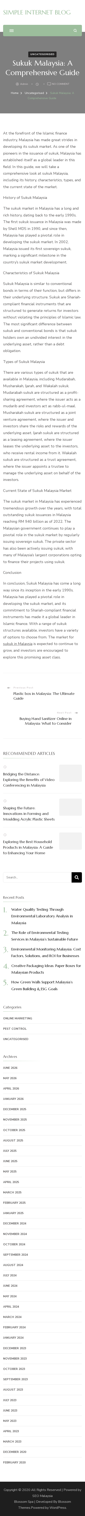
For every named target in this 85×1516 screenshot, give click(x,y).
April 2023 (11, 1431)
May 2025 (10, 1172)
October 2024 (14, 1244)
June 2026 (10, 1068)
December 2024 (14, 1223)
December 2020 (14, 1452)
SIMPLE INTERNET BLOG (37, 12)
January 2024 (13, 1338)
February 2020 (14, 1462)
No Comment (61, 84)
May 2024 (10, 1296)
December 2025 (14, 1109)
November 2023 (15, 1359)
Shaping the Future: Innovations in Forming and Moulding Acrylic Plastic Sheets (29, 814)
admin (24, 84)
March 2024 (12, 1317)
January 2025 (13, 1213)
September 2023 (15, 1379)
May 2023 (10, 1421)
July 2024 (10, 1275)
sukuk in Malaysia (17, 643)
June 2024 (10, 1286)
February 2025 (14, 1203)
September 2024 (15, 1255)
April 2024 (11, 1307)
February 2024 (14, 1327)
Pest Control (15, 1029)
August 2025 (13, 1140)
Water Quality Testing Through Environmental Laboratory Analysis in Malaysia (42, 916)
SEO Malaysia (42, 1496)
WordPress (58, 1507)
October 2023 (14, 1369)
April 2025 (11, 1182)
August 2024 (13, 1265)
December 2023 (14, 1348)
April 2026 (11, 1089)
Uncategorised (42, 54)
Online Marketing (17, 1018)
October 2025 (14, 1130)
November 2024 (15, 1234)
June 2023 (10, 1411)
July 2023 (10, 1400)
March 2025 (12, 1192)
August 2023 (13, 1390)
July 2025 (10, 1151)
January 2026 (13, 1099)
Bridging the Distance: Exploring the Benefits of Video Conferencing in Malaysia (28, 780)
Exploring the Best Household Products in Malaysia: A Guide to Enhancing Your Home (28, 847)
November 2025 (15, 1120)
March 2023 (12, 1442)
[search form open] (75, 30)
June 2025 (10, 1161)
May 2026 (10, 1078)
